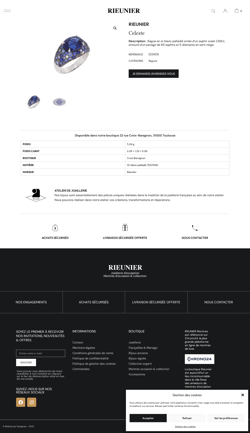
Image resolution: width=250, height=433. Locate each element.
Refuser (187, 418)
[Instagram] (31, 402)
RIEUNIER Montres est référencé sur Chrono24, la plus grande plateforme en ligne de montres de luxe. (198, 340)
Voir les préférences (226, 418)
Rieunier (139, 24)
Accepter (148, 418)
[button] (243, 395)
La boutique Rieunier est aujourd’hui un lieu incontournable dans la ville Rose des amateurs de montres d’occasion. (198, 377)
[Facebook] (20, 402)
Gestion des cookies (185, 426)
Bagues (153, 60)
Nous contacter (195, 238)
